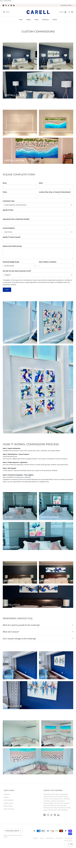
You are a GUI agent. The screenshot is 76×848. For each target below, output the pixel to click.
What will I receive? (11, 632)
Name (5, 183)
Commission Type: (9, 201)
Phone (5, 192)
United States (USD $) (66, 5)
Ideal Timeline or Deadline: (48, 262)
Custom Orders (7, 0)
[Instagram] (6, 5)
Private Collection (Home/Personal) (15, 205)
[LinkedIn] (14, 5)
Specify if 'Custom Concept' (12, 237)
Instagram (7, 275)
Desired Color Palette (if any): (12, 246)
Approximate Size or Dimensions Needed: (16, 219)
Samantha (7, 794)
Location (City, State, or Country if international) (54, 192)
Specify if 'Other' (8, 210)
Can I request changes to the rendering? (19, 638)
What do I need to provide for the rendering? (21, 625)
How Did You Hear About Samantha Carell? (17, 271)
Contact (55, 20)
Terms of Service (9, 809)
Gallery (28, 20)
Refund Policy (8, 806)
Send (7, 289)
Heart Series (8, 232)
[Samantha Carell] (38, 12)
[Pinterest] (11, 5)
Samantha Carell (12, 835)
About (36, 20)
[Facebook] (3, 5)
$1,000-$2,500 (9, 266)
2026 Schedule (8, 800)
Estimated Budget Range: (11, 262)
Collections (45, 20)
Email (41, 183)
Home (1, 0)
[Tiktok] (8, 5)
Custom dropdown (9, 228)
